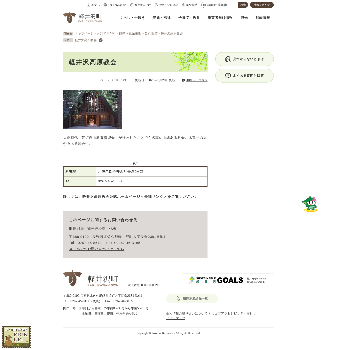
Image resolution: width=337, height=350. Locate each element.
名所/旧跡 (151, 33)
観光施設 (135, 33)
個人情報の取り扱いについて (187, 313)
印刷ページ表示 (197, 80)
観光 (122, 33)
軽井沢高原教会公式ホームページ (111, 196)
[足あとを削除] (100, 40)
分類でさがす (106, 33)
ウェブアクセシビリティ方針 (232, 313)
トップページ (84, 33)
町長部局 (76, 228)
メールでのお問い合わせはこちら (96, 249)
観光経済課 (96, 228)
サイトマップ (175, 318)
